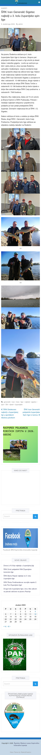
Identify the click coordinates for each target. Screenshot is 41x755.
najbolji (27, 402)
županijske (19, 404)
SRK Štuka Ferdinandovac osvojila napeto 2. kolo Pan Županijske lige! (20, 583)
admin (19, 24)
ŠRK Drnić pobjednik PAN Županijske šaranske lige (17, 570)
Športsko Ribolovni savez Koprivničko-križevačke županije (27, 744)
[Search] (35, 516)
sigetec (33, 402)
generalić (7, 402)
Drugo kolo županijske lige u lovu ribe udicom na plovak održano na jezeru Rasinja (20, 590)
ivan (13, 402)
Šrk (7, 404)
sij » (9, 626)
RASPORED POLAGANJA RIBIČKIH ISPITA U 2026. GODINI (19, 431)
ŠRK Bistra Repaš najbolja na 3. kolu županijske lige (17, 577)
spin (2, 404)
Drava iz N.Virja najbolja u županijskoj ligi (19, 565)
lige (22, 402)
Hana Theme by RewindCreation (20, 752)
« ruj (4, 626)
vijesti (11, 404)
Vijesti (4, 8)
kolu (17, 402)
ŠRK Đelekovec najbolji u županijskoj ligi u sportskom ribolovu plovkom (9, 413)
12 (35, 614)
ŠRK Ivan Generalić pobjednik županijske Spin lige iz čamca (31, 412)
